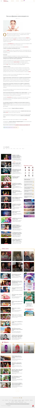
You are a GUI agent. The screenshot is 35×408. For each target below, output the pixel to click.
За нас (9, 402)
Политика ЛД (12, 402)
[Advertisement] (13, 137)
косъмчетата (9, 97)
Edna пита (5, 248)
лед (7, 64)
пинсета (14, 148)
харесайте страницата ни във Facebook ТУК (22, 124)
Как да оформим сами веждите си (28, 181)
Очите (7, 33)
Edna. (6, 1)
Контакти (25, 402)
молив (29, 71)
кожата (7, 112)
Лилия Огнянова (7, 146)
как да (11, 148)
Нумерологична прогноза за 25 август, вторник (28, 191)
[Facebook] (19, 398)
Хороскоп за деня (28, 165)
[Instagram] (21, 398)
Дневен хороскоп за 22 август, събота (28, 185)
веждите (27, 37)
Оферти (6, 342)
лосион (17, 148)
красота (23, 148)
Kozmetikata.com (11, 43)
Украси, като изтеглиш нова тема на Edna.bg (29, 309)
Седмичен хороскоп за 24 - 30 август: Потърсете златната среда (28, 194)
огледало (8, 50)
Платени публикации (21, 402)
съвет (20, 148)
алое (26, 119)
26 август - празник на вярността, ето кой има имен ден (28, 188)
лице (6, 148)
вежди (4, 148)
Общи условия (9, 405)
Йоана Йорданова (30, 272)
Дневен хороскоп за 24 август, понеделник (28, 197)
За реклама (16, 402)
